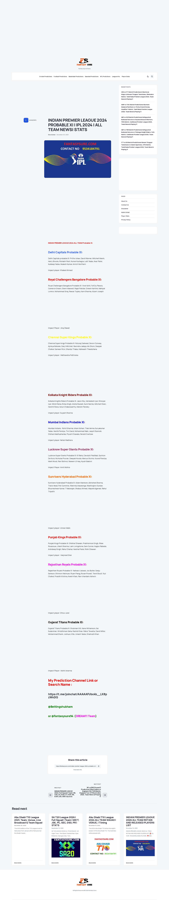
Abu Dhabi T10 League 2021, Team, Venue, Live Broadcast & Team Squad (28, 820)
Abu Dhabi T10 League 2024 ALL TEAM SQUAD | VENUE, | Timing (102, 820)
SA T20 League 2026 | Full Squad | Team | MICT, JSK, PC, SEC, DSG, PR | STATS (65, 821)
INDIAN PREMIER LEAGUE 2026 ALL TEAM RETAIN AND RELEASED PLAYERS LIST (140, 821)
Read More (17, 863)
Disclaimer (124, 208)
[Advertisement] (58, 13)
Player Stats (125, 216)
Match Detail (125, 212)
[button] (148, 76)
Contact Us (125, 205)
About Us (124, 201)
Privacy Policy (125, 220)
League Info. (32, 120)
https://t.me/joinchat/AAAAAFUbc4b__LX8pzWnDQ (77, 695)
